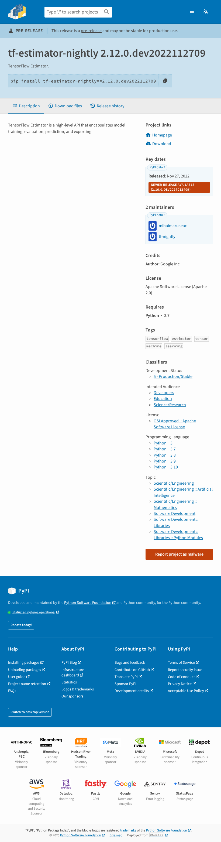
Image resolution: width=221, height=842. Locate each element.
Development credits (132, 691)
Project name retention (27, 684)
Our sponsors (72, 696)
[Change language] (206, 11)
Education (163, 399)
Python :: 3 (163, 443)
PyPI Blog (69, 662)
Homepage (162, 135)
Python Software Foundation (87, 602)
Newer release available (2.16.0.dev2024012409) (172, 187)
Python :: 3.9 (165, 461)
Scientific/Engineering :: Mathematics (175, 504)
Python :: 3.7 (165, 449)
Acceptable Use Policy (186, 691)
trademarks (128, 830)
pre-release (91, 31)
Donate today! (21, 624)
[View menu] (192, 11)
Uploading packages (24, 670)
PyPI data (156, 167)
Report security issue (185, 670)
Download (161, 144)
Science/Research (170, 405)
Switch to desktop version (30, 712)
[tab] (26, 106)
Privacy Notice (180, 684)
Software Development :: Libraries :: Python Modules (178, 534)
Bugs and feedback (130, 662)
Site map (116, 835)
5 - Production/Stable (173, 376)
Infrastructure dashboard (72, 672)
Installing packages (23, 662)
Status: (33, 612)
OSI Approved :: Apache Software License (175, 424)
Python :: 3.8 (165, 455)
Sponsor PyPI (125, 684)
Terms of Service (181, 662)
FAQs (12, 691)
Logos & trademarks (77, 689)
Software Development (174, 513)
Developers (164, 393)
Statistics (69, 682)
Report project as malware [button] (179, 554)
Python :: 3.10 (166, 467)
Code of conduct (181, 677)
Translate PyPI (126, 677)
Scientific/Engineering (174, 483)
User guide (16, 677)
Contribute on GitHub (132, 670)
